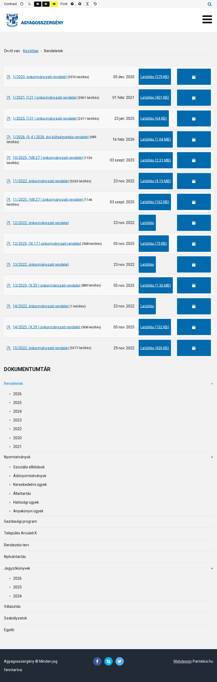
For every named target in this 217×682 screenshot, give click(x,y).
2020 (17, 438)
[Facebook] (97, 661)
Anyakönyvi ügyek (28, 511)
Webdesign (182, 661)
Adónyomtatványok (29, 476)
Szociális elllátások (29, 467)
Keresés (210, 4)
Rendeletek (13, 383)
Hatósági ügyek (26, 502)
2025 (17, 403)
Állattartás (22, 493)
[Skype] (108, 661)
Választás (12, 606)
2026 (17, 394)
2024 (17, 411)
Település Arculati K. (21, 533)
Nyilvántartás (15, 557)
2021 (17, 447)
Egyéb (9, 630)
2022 (17, 429)
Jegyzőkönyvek (17, 568)
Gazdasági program (20, 521)
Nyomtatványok (17, 457)
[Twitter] (119, 661)
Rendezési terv (16, 545)
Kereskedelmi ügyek (30, 484)
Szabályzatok (15, 618)
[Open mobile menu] (207, 19)
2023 (17, 420)
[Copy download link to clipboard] (194, 77)
